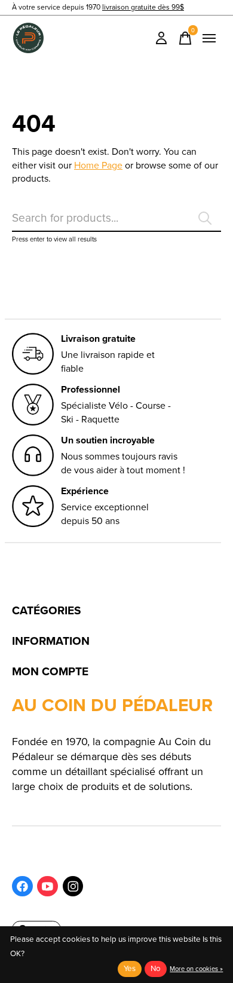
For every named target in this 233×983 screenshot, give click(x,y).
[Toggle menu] (209, 38)
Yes (130, 968)
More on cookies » (196, 968)
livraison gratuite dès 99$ (143, 7)
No (156, 968)
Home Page (98, 165)
